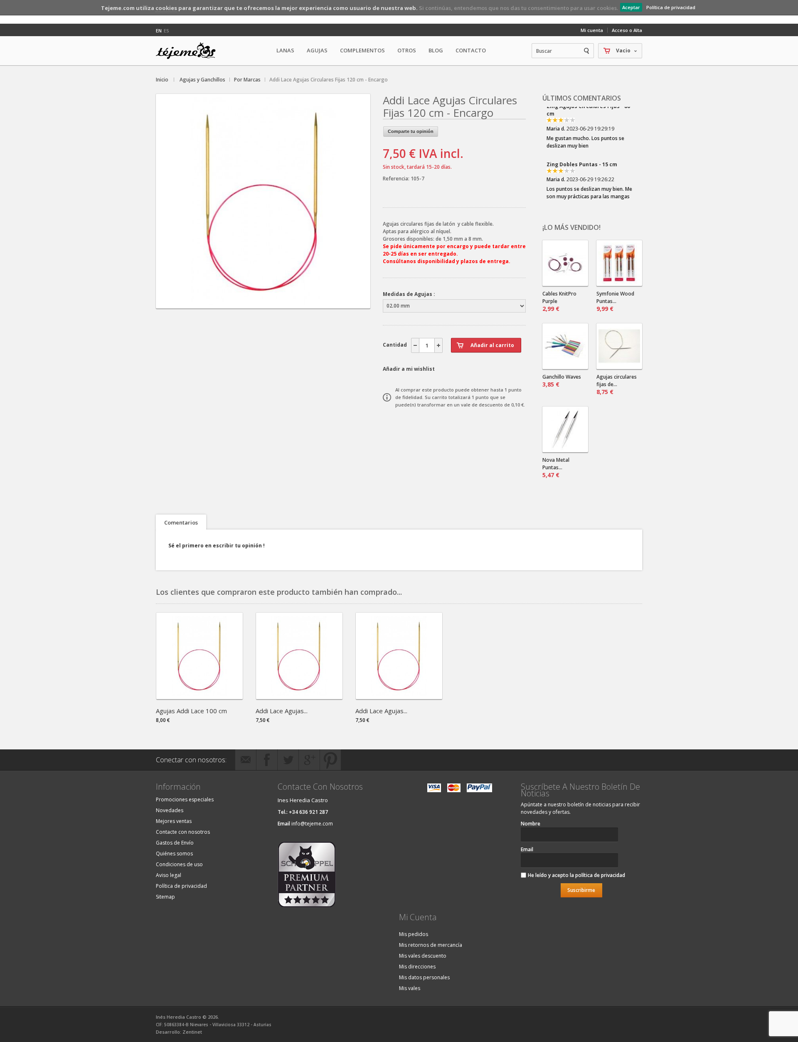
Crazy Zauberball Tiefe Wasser (587, 176)
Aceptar (631, 7)
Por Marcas (247, 79)
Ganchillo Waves (561, 380)
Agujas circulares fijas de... (616, 384)
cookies (166, 8)
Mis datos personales (424, 977)
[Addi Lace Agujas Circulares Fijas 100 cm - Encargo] (299, 696)
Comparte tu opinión (410, 131)
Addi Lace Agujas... (282, 711)
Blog (436, 50)
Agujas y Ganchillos (202, 79)
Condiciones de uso (179, 864)
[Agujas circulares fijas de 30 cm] (619, 346)
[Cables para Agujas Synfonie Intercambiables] (565, 263)
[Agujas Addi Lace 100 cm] (199, 696)
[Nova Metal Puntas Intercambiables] (565, 429)
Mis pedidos (413, 934)
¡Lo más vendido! (571, 227)
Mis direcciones (417, 966)
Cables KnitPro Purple (559, 301)
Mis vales (409, 988)
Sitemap (165, 896)
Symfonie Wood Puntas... (615, 301)
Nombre (530, 823)
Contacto (471, 50)
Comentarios (181, 522)
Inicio (162, 79)
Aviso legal (168, 875)
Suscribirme (581, 890)
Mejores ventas (174, 821)
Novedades (169, 810)
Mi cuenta (592, 30)
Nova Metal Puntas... (555, 467)
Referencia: (397, 178)
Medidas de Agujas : (409, 294)
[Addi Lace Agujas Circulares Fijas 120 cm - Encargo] (263, 301)
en (159, 30)
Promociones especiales (185, 799)
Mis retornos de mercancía (430, 944)
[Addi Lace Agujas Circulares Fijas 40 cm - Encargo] (399, 696)
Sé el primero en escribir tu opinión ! (216, 545)
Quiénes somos (174, 853)
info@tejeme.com (312, 823)
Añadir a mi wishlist (409, 368)
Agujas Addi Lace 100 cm (191, 711)
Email (527, 849)
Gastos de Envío (175, 842)
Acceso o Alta (627, 30)
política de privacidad (600, 875)
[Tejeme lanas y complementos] (189, 50)
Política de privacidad (670, 7)
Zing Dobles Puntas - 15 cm (582, 118)
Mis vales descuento (422, 955)
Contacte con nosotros (183, 831)
